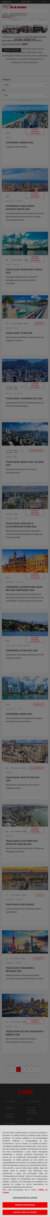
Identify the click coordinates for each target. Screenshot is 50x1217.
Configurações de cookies (25, 1198)
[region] (25, 1171)
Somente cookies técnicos (25, 1205)
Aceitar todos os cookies (25, 1212)
